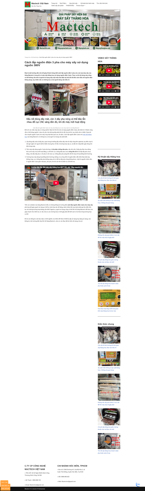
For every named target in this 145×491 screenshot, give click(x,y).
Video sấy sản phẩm (57, 5)
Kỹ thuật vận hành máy (87, 3)
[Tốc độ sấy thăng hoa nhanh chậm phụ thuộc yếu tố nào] (109, 281)
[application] (109, 70)
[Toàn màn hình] (118, 75)
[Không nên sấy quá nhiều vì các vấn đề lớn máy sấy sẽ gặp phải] (109, 233)
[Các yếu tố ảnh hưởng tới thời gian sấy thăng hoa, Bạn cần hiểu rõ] (109, 175)
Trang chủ (54, 3)
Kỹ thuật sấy (34, 57)
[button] (66, 3)
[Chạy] (100, 75)
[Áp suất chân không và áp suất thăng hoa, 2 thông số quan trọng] (109, 198)
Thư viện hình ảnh (102, 3)
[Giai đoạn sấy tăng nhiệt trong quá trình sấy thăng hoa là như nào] (109, 306)
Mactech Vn (28, 489)
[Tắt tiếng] (115, 75)
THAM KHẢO (70, 5)
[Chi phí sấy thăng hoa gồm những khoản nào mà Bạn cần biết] (109, 257)
